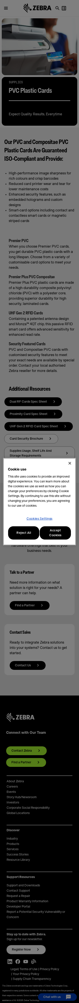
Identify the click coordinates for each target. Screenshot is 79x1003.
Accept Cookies (55, 533)
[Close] (70, 463)
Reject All (23, 532)
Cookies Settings (39, 518)
